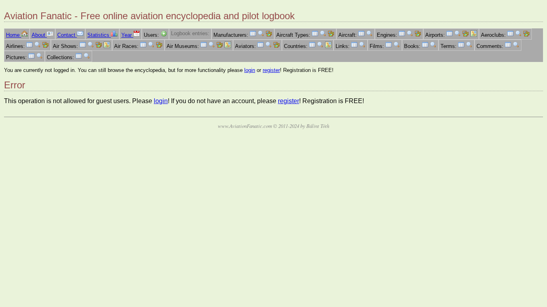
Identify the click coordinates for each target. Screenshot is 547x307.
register (271, 70)
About (39, 35)
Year (127, 35)
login (249, 70)
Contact (67, 35)
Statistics (99, 35)
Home (13, 35)
